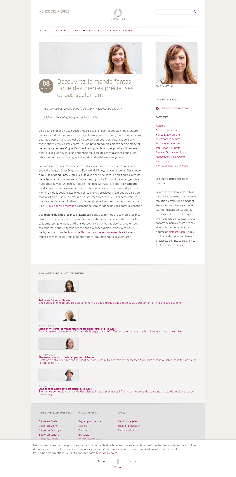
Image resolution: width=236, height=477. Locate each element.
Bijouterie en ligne (86, 31)
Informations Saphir (120, 31)
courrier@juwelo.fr (129, 426)
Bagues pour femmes (90, 421)
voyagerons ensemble (109, 232)
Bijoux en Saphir (48, 426)
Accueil (43, 31)
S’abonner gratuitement (175, 108)
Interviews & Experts (168, 148)
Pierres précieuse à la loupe (172, 166)
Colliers (82, 426)
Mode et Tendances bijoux (171, 152)
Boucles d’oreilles (88, 439)
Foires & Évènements (168, 135)
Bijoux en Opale (48, 421)
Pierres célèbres (165, 161)
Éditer (118, 467)
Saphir (58, 206)
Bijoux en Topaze (48, 439)
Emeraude (69, 206)
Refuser (133, 461)
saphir (182, 232)
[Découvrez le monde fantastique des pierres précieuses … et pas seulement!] (90, 77)
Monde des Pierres (118, 15)
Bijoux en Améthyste (51, 430)
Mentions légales (127, 421)
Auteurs (61, 31)
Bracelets (83, 435)
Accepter (103, 461)
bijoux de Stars (77, 232)
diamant (173, 232)
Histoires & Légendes (168, 144)
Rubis (49, 206)
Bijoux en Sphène (49, 435)
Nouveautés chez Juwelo (170, 157)
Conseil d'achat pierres (169, 130)
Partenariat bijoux (128, 430)
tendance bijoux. (174, 245)
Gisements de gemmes (168, 139)
